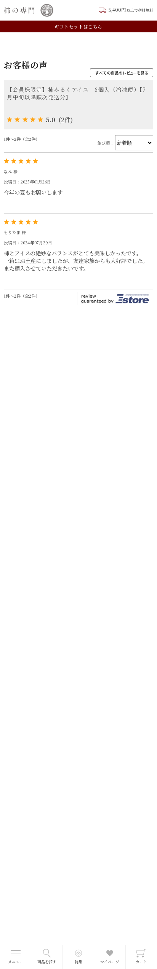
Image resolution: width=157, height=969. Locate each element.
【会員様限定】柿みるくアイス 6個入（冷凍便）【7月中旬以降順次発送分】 (76, 93)
